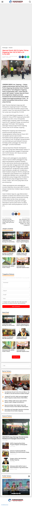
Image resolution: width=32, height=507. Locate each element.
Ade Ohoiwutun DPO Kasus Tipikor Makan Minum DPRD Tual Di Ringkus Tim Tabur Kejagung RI (24, 221)
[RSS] (19, 214)
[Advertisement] (16, 18)
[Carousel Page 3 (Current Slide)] (16, 493)
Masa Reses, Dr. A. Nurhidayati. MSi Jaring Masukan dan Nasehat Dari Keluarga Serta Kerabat (16, 489)
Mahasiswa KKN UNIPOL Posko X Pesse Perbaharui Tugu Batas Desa (8, 266)
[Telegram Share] (25, 57)
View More (16, 357)
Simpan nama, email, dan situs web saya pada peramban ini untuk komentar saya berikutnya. (14, 302)
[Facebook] (13, 214)
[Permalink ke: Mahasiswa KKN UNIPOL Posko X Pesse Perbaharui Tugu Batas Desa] (8, 261)
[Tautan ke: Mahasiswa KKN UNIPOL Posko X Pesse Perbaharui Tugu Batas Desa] (5, 468)
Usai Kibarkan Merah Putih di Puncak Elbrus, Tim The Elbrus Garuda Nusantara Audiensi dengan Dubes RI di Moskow (17, 392)
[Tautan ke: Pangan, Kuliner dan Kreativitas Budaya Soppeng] (5, 461)
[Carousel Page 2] (14, 493)
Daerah (3, 57)
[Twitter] (16, 214)
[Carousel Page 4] (18, 493)
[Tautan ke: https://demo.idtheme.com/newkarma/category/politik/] (29, 476)
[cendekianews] (16, 1)
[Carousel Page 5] (20, 493)
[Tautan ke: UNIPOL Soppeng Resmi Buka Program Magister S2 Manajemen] (5, 445)
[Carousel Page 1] (12, 493)
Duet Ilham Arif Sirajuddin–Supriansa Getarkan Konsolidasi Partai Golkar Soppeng (17, 410)
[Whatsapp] (28, 57)
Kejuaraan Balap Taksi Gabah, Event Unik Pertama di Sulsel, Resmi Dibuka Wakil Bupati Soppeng (16, 406)
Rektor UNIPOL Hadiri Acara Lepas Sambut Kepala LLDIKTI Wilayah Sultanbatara (16, 401)
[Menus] (2, 2)
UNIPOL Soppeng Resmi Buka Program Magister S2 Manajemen (23, 241)
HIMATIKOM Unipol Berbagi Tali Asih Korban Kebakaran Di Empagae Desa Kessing (8, 241)
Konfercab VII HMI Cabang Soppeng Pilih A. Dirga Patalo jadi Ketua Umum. (8, 220)
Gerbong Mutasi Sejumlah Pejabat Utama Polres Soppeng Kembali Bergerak (23, 266)
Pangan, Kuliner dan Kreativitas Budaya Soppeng (22, 254)
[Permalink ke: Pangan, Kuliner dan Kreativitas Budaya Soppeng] (23, 248)
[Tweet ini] (23, 57)
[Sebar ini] (20, 57)
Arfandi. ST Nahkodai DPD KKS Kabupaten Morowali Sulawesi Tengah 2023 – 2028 (7, 254)
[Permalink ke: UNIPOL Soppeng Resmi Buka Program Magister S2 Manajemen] (23, 235)
